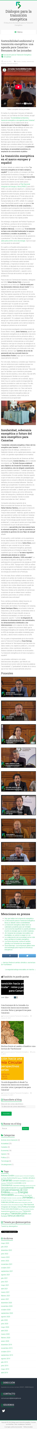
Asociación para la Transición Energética (17, 55)
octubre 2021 (5, 1268)
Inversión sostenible (16, 1198)
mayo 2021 (5, 1285)
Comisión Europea (19, 1181)
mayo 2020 (5, 1327)
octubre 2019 (5, 1352)
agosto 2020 (5, 1317)
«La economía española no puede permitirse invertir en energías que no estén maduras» (20, 930)
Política (3, 1157)
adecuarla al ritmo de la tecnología (13, 241)
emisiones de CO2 (18, 1190)
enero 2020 (5, 1341)
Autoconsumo (12, 1178)
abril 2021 (4, 1289)
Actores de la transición (9, 1140)
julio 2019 (4, 1362)
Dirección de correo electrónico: (12, 1104)
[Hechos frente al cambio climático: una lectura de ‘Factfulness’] (12, 1022)
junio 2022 (4, 1254)
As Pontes (4, 1178)
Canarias (18, 61)
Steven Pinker (19, 1211)
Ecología (20, 1188)
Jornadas (23, 61)
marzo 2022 (5, 1257)
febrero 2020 (5, 1338)
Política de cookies (28, 1427)
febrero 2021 (5, 1296)
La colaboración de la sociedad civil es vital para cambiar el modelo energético (20, 938)
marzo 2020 (5, 1334)
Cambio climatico (28, 1178)
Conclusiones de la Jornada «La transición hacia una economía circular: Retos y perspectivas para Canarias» (16, 1009)
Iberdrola (9, 1198)
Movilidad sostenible (27, 1202)
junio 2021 (4, 1282)
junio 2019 (4, 1366)
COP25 (24, 1183)
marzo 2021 (5, 1292)
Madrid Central (26, 1200)
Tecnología (5, 1161)
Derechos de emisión (30, 1185)
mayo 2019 (5, 1369)
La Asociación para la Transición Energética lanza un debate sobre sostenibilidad (20, 922)
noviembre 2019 (6, 1348)
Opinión (3, 1154)
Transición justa (18, 1213)
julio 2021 (4, 1278)
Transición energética (12, 63)
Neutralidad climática (6, 1204)
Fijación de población (19, 1195)
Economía (4, 1150)
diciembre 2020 (6, 1303)
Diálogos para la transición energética (19, 15)
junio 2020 (4, 1324)
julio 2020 (4, 1320)
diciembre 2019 (6, 1345)
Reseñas (32, 1209)
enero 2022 (5, 1261)
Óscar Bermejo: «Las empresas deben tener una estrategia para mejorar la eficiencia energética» (20, 948)
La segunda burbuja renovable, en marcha (20, 969)
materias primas (7, 1202)
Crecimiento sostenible (19, 1185)
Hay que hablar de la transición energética (19, 918)
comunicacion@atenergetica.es (11, 1398)
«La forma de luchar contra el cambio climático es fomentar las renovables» (18, 942)
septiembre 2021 (7, 1271)
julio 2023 (4, 1247)
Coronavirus (6, 1185)
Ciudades (4, 1147)
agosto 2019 (5, 1359)
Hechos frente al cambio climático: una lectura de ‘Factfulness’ (18, 963)
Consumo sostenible (14, 1183)
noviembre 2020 (6, 1306)
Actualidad (7, 57)
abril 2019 (4, 1373)
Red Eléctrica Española (23, 1209)
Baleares (20, 1178)
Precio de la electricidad (9, 1209)
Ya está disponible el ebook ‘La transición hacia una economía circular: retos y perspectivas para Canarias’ (16, 1086)
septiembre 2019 (7, 1355)
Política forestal (28, 1207)
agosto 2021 (5, 1275)
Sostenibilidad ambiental (8, 1211)
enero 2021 (5, 1299)
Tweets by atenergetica (9, 1226)
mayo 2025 (5, 1243)
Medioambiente (18, 1202)
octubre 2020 (5, 1310)
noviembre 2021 (6, 1264)
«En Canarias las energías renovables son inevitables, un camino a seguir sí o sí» (19, 934)
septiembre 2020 (7, 1313)
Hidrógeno (4, 1198)
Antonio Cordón (7, 1175)
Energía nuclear (14, 1192)
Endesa (5, 1192)
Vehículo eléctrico (15, 1215)
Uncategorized (6, 1164)
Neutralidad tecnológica (17, 1204)
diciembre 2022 (6, 1250)
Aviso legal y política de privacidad (13, 1427)
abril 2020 (4, 1331)
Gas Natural (28, 1195)
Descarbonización (9, 1188)
